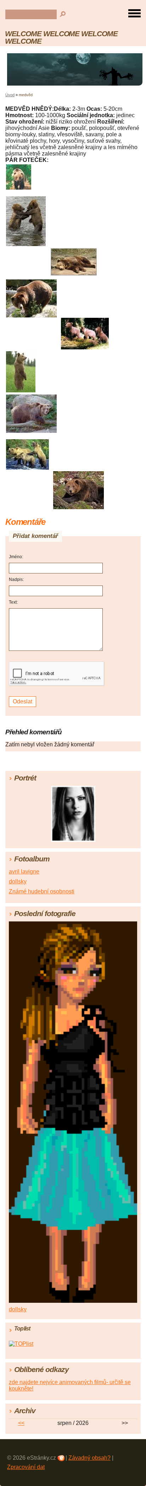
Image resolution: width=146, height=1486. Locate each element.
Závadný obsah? (89, 1458)
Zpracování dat (26, 1467)
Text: (13, 602)
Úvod (10, 95)
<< (21, 1423)
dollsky (18, 881)
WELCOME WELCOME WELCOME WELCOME (61, 37)
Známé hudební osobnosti (41, 891)
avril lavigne (24, 872)
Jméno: (16, 556)
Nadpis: (16, 579)
